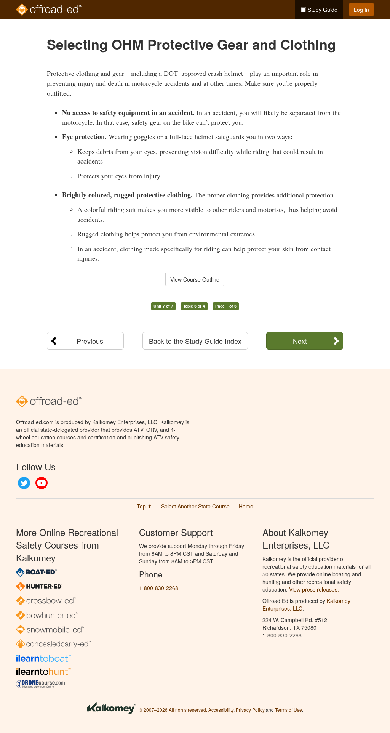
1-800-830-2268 (158, 588)
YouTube (41, 483)
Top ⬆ (144, 506)
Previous (90, 341)
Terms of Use (288, 709)
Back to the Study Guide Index (195, 341)
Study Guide (321, 9)
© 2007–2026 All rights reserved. (173, 709)
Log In (361, 9)
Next (300, 341)
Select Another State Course (195, 506)
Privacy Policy (250, 709)
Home (246, 506)
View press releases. (314, 589)
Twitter (24, 483)
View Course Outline (194, 279)
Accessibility (220, 709)
